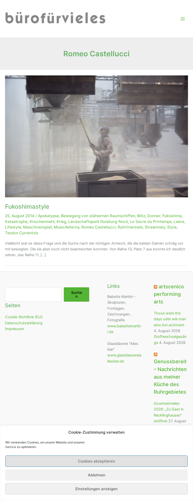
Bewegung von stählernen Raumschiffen (98, 215)
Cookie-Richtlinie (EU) (23, 317)
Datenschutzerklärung (23, 323)
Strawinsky (155, 227)
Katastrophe (16, 221)
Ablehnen (96, 475)
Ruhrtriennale (130, 227)
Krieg (61, 221)
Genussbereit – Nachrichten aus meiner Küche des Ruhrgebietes (170, 376)
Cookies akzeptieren (96, 461)
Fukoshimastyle (27, 206)
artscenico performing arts (169, 294)
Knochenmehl (42, 221)
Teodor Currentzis (21, 233)
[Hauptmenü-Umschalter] (182, 19)
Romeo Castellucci (98, 227)
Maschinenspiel (37, 227)
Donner (153, 215)
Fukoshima (172, 215)
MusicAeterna (66, 227)
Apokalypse (48, 215)
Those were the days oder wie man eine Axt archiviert (170, 319)
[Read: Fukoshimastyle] (96, 136)
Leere (179, 221)
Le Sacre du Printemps (151, 221)
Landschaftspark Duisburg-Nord (98, 221)
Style (172, 227)
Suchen (76, 294)
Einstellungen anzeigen (96, 488)
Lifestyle (13, 227)
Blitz (141, 215)
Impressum (14, 329)
